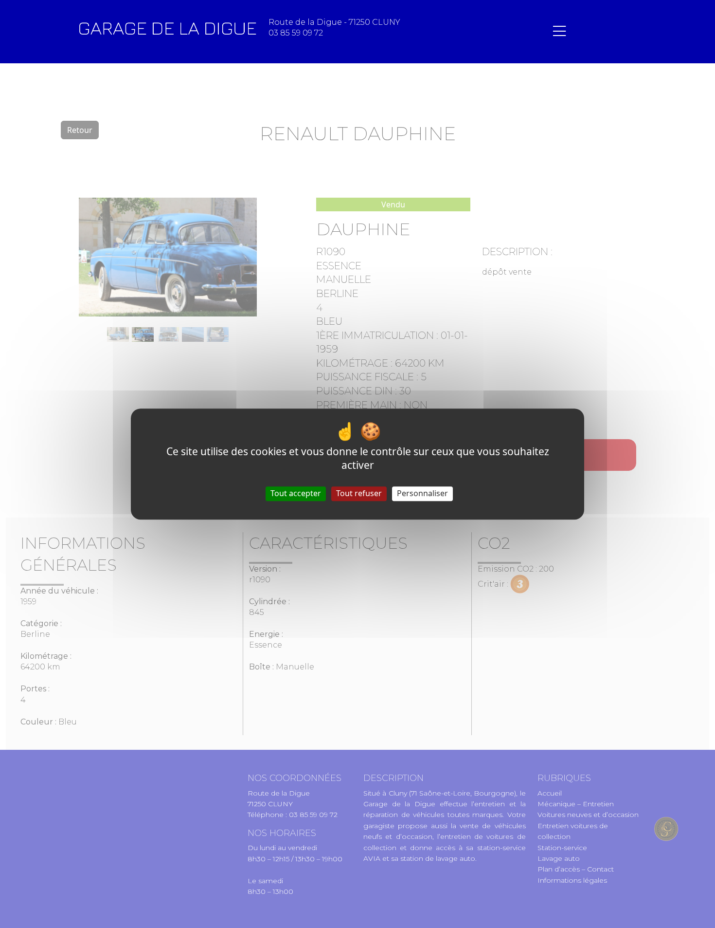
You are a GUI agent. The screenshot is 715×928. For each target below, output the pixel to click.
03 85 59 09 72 (295, 32)
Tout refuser (359, 493)
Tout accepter (295, 493)
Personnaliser (422, 493)
